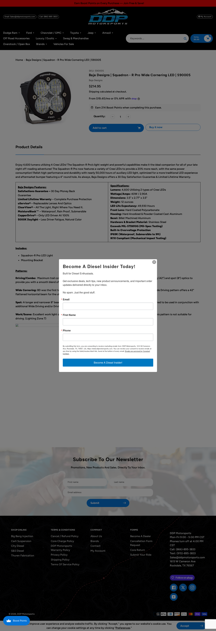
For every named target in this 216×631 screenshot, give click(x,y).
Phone (67, 330)
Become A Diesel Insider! (108, 362)
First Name (69, 315)
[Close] (154, 262)
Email (66, 299)
